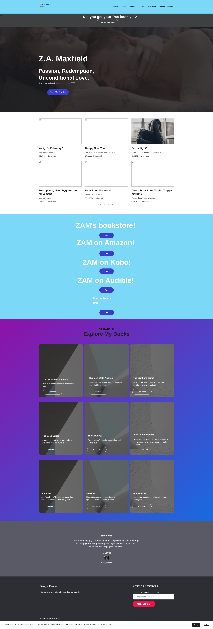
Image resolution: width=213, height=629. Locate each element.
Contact (141, 7)
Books (132, 7)
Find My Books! (58, 92)
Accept (196, 625)
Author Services (166, 7)
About (123, 7)
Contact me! (144, 604)
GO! (106, 235)
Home (115, 7)
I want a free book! (107, 22)
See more (53, 392)
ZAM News (152, 7)
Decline (206, 625)
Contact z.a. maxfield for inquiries (146, 592)
